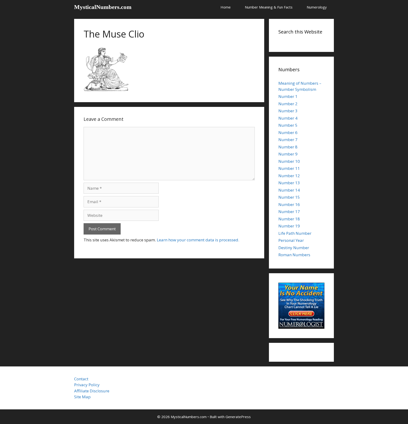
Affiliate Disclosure (91, 391)
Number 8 (288, 147)
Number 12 (289, 175)
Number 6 (288, 132)
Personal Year (291, 240)
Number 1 (288, 96)
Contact (81, 379)
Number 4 (288, 118)
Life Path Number (294, 233)
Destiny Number (293, 247)
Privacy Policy (87, 384)
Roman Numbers (294, 254)
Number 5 (288, 125)
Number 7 (288, 139)
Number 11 (289, 168)
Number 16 (289, 204)
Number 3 (288, 110)
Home (226, 7)
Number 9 (288, 154)
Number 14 (289, 190)
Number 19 (289, 226)
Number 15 (289, 197)
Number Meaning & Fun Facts (269, 7)
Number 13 (289, 182)
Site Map (82, 396)
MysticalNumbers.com (103, 7)
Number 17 (289, 211)
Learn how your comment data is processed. (198, 240)
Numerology (317, 7)
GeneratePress (238, 416)
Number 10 (289, 161)
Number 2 (288, 103)
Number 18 (289, 219)
